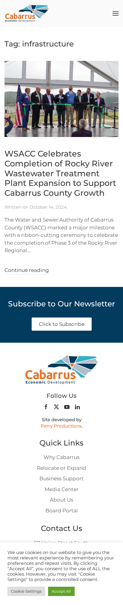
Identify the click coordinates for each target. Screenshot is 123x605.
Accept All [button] (61, 591)
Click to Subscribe (61, 324)
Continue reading (26, 270)
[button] (116, 13)
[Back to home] (26, 13)
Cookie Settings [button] (26, 591)
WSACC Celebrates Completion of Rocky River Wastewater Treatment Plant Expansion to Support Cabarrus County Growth (60, 173)
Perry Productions (61, 426)
